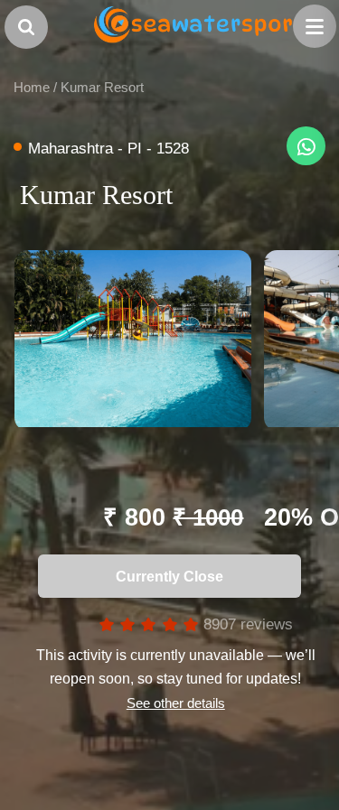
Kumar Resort (102, 87)
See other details (175, 702)
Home (32, 87)
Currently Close (164, 576)
